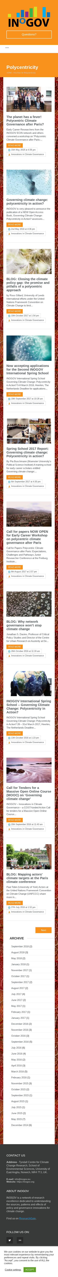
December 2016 (19, 1023)
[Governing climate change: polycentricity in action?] (29, 182)
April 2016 (16, 1065)
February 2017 (19, 1012)
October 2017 (18, 976)
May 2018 (16, 958)
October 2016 (18, 1035)
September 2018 (20, 946)
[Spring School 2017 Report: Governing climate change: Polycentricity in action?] (29, 431)
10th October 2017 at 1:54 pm (25, 315)
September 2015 (20, 1095)
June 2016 (16, 1053)
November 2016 (19, 1029)
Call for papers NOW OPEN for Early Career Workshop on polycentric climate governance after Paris (27, 537)
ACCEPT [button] (29, 1269)
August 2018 (17, 952)
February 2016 (19, 1077)
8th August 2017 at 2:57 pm (24, 571)
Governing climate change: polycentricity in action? (27, 201)
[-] (29, 26)
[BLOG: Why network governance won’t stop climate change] (29, 604)
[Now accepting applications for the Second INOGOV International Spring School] (29, 348)
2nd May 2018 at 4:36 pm (23, 229)
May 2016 (16, 1059)
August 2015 (17, 1101)
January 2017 (18, 1018)
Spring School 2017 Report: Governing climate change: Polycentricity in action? (27, 452)
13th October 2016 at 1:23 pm (25, 738)
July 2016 (16, 1047)
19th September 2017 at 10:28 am (27, 398)
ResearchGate (27, 1218)
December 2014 (19, 1125)
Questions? (29, 34)
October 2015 (18, 1089)
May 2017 (16, 1006)
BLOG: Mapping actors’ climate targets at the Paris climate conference (27, 878)
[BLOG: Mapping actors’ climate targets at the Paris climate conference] (29, 856)
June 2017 (16, 1000)
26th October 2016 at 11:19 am (25, 651)
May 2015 (16, 1119)
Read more (14, 145)
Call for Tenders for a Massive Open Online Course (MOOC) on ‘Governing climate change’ (28, 793)
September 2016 (20, 1041)
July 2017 (16, 994)
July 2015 (16, 1107)
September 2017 (20, 982)
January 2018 (18, 964)
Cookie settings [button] (13, 1269)
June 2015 (16, 1113)
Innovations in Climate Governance (27, 154)
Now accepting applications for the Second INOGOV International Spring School (27, 369)
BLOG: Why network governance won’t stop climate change (24, 625)
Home (9, 73)
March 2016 (17, 1071)
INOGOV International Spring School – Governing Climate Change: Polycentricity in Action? (28, 706)
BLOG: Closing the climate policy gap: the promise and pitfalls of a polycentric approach (27, 284)
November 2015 (19, 1083)
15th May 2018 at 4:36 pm (23, 150)
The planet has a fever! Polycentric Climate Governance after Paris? (25, 120)
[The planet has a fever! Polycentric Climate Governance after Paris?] (29, 99)
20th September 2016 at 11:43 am (27, 824)
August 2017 (17, 988)
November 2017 (19, 970)
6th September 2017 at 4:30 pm (26, 481)
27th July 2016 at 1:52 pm (23, 907)
